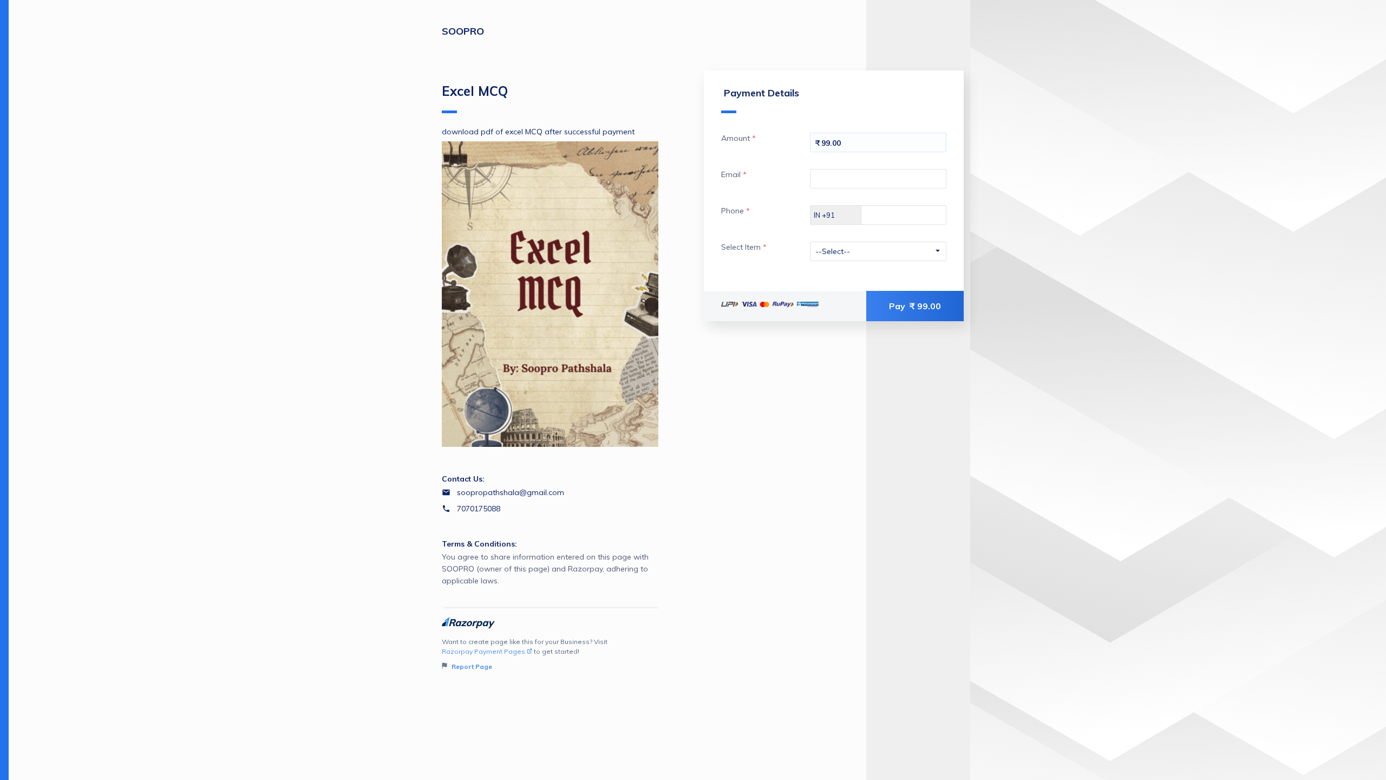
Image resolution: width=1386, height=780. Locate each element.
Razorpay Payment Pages (483, 651)
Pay (915, 306)
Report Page (471, 666)
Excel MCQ (475, 91)
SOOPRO (463, 31)
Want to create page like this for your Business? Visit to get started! (524, 654)
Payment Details (761, 93)
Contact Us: (463, 479)
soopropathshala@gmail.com (510, 492)
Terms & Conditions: (479, 544)
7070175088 (478, 509)
